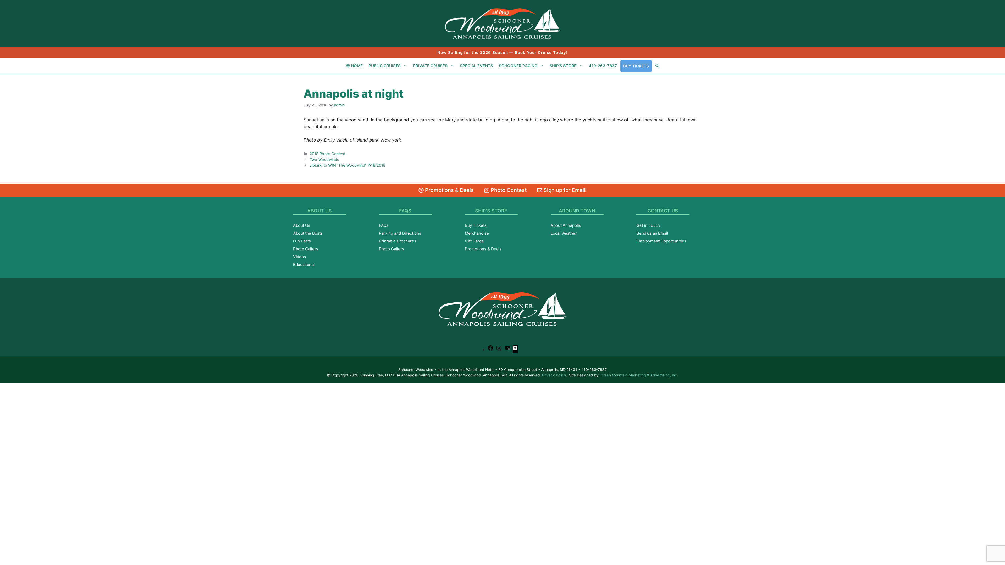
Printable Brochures (397, 241)
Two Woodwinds (324, 159)
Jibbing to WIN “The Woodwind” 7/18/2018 (348, 165)
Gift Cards (474, 241)
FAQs (383, 225)
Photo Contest (508, 190)
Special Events (476, 65)
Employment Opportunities (661, 241)
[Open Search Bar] (657, 66)
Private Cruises (430, 65)
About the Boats (308, 233)
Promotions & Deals (449, 190)
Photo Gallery (305, 248)
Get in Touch (648, 225)
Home (356, 65)
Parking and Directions (400, 233)
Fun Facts (302, 241)
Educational (304, 264)
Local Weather (564, 233)
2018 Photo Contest (327, 153)
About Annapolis (566, 225)
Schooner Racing (518, 65)
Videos (299, 256)
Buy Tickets (636, 66)
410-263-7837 (603, 65)
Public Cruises (384, 65)
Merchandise (477, 233)
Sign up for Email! (564, 190)
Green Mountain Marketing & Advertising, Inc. (639, 375)
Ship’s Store (563, 65)
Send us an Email (652, 233)
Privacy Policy (554, 375)
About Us (301, 225)
